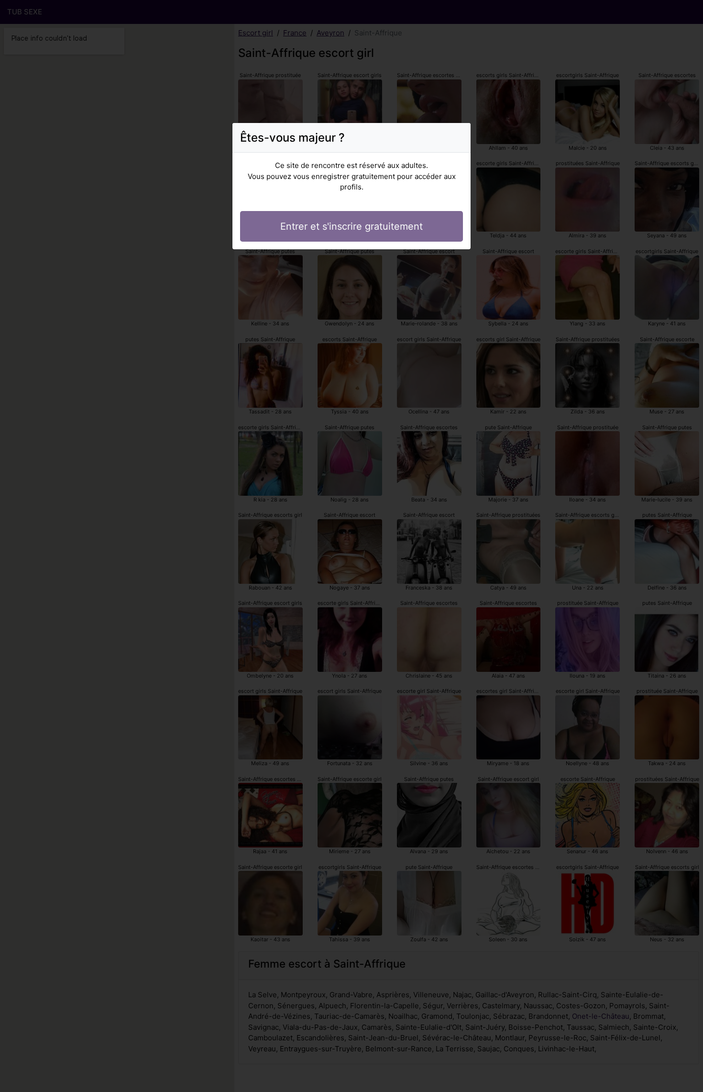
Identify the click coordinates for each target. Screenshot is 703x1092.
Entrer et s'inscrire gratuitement (351, 226)
